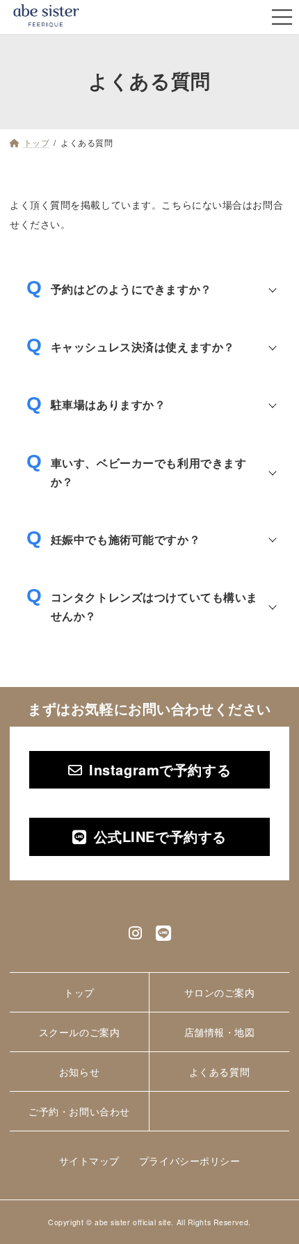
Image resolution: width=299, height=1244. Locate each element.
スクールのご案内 (79, 1032)
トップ (79, 992)
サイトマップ (89, 1161)
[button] (149, 770)
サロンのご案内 (219, 992)
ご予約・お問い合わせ (79, 1111)
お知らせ (79, 1072)
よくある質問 (219, 1072)
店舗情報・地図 (219, 1032)
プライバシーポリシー (190, 1161)
